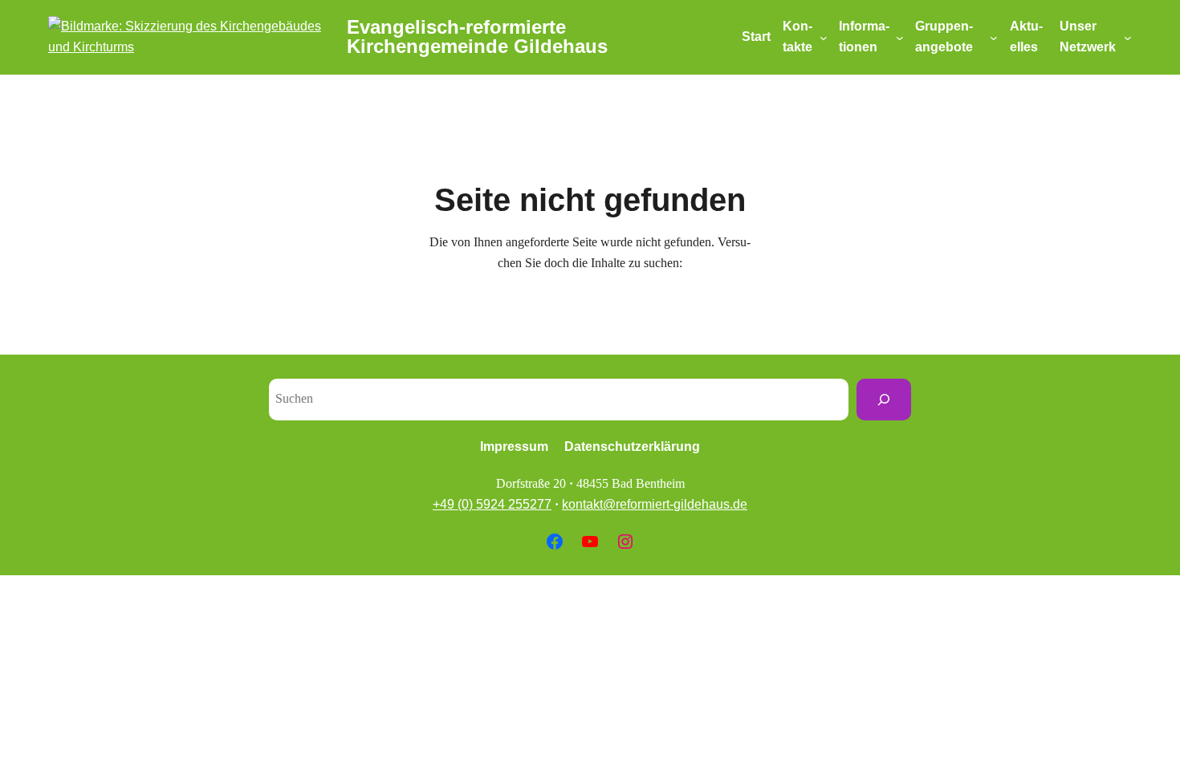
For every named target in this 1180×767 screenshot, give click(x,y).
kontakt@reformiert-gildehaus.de (654, 504)
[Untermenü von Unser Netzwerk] (1128, 38)
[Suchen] (884, 399)
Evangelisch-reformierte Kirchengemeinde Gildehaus (477, 36)
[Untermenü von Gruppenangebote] (994, 38)
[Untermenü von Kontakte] (824, 38)
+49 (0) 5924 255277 (492, 504)
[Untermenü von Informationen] (900, 38)
